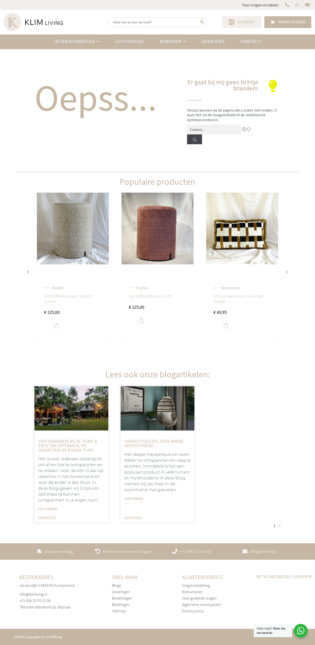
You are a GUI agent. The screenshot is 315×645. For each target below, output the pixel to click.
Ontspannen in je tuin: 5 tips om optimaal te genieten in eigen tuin (67, 446)
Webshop (171, 41)
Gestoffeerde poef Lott (150, 296)
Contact (250, 41)
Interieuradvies (74, 41)
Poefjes (58, 288)
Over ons (213, 41)
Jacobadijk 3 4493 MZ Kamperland (47, 585)
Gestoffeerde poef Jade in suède (68, 298)
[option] (73, 272)
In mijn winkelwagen (56, 325)
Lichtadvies (129, 41)
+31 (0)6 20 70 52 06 (34, 600)
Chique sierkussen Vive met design (238, 298)
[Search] (194, 139)
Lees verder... (48, 509)
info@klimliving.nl (33, 594)
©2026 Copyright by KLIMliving (38, 637)
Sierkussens (230, 288)
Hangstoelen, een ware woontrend (154, 443)
